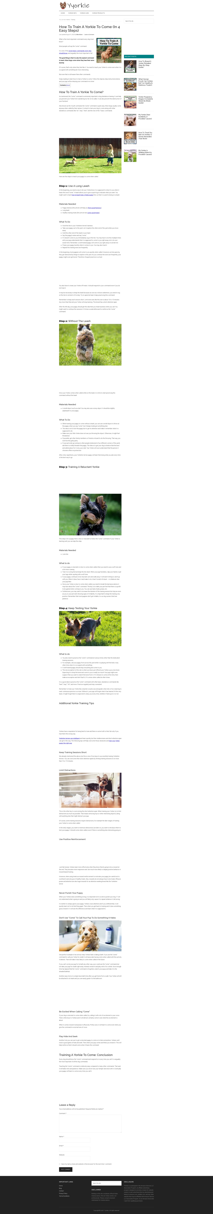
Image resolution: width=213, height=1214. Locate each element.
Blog (60, 1188)
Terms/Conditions (64, 1196)
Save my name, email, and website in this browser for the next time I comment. (86, 1164)
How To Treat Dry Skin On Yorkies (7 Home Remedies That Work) (145, 136)
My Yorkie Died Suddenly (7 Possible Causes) (145, 117)
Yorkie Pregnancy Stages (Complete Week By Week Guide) (145, 100)
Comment (62, 1113)
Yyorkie (75, 5)
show (67, 85)
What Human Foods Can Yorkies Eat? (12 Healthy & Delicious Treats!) (145, 82)
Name (61, 1136)
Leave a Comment (89, 34)
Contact (61, 1191)
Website (61, 1155)
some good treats (93, 213)
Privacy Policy (63, 1193)
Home (61, 1186)
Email (61, 1146)
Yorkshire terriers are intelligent (69, 738)
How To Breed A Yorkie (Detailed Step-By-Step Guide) (144, 64)
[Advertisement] (123, 4)
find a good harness (94, 208)
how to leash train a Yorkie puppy (82, 195)
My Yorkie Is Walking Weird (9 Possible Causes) (145, 152)
